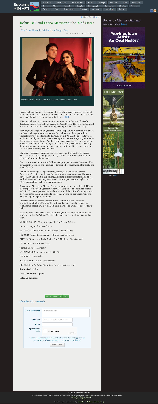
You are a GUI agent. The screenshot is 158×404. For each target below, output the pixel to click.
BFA (115, 175)
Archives (96, 9)
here (124, 24)
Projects (83, 9)
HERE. (67, 117)
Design (102, 3)
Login (121, 9)
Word (45, 9)
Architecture (77, 3)
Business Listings (85, 397)
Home (66, 296)
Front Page (61, 3)
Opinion (113, 3)
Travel (134, 6)
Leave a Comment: (32, 311)
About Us (47, 3)
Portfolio (67, 6)
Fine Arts (136, 3)
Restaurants (69, 9)
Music (55, 6)
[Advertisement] (57, 370)
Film (125, 3)
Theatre (122, 6)
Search (108, 9)
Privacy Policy (81, 399)
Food (45, 6)
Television (109, 6)
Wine (56, 9)
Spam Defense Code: (34, 330)
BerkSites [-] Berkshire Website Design (90, 402)
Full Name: (36, 320)
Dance (90, 3)
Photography (93, 6)
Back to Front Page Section (53, 296)
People (80, 6)
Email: (37, 324)
